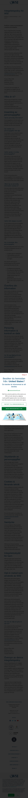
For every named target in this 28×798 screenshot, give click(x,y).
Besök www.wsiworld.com (14, 408)
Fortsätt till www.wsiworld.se (14, 404)
